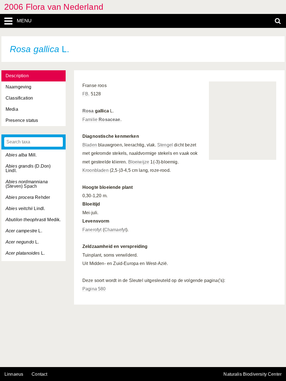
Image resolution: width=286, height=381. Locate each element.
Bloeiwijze (138, 162)
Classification (19, 98)
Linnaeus (13, 374)
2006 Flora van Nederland (53, 6)
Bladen (89, 145)
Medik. (33, 219)
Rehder (28, 197)
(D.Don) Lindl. (28, 168)
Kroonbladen (95, 170)
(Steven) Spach (27, 184)
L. (24, 230)
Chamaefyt (115, 229)
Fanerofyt (91, 229)
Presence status (22, 120)
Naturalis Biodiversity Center (252, 374)
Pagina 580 (94, 288)
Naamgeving (19, 87)
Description (17, 75)
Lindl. (25, 208)
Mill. (21, 155)
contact (39, 374)
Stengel (165, 145)
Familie (101, 119)
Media (12, 109)
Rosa (88, 110)
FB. (85, 93)
